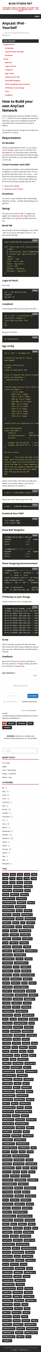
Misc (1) (14, 1104)
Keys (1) (6, 1067)
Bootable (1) (27, 915)
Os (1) (34, 1148)
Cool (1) (19, 959)
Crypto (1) (7, 967)
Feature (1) (18, 999)
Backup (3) (21, 903)
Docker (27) (7, 987)
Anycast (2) (18, 890)
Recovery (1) (7, 1204)
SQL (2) (5, 1264)
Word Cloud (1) (31, 1333)
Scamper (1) (7, 1232)
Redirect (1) (19, 1204)
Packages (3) (19, 1160)
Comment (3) (18, 951)
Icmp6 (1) (6, 1047)
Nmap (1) (30, 1128)
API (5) (27, 890)
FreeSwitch (6, 817)
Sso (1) (29, 1268)
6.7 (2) (20, 874)
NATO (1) (25, 1116)
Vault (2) (18, 1309)
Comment (5, 802)
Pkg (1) (5, 1176)
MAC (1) (26, 1083)
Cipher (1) (6, 939)
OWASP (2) (6, 1156)
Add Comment (33, 696)
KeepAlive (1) (22, 1059)
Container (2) (20, 955)
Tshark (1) (7, 1296)
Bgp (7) (19, 911)
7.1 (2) (12, 878)
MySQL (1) (6, 1116)
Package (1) (7, 1160)
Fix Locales (6, 763)
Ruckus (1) (7, 1228)
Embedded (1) (8, 995)
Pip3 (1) (31, 1172)
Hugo (15, 1350)
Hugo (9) (26, 1043)
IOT (3, 820)
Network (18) (8, 1124)
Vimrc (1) (6, 1313)
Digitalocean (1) (28, 975)
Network (7, 35)
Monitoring (6, 831)
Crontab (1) (7, 963)
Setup (5, 59)
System (4, 853)
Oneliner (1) (28, 1136)
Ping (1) (16, 1172)
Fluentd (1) (16, 1003)
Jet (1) (30, 1051)
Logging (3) (7, 1083)
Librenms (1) (22, 1075)
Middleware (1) (8, 1096)
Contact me (19, 666)
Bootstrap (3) (8, 919)
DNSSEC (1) (15, 983)
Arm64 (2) (24, 894)
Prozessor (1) (30, 1188)
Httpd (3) (6, 1043)
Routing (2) (30, 1220)
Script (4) (14, 1236)
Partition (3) (18, 1164)
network (21, 723)
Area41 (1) (14, 894)
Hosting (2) (31, 1035)
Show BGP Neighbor (12, 81)
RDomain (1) (26, 1200)
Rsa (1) (13, 1224)
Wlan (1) (19, 1333)
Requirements (9, 44)
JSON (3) (24, 1055)
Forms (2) (6, 1007)
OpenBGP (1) (7, 1140)
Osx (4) (22, 1152)
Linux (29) (17, 1079)
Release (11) (27, 1208)
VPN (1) (24, 1317)
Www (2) (20, 1337)
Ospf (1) (6, 1152)
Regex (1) (6, 1208)
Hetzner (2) (7, 1035)
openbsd (7, 727)
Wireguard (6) (32, 1329)
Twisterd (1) (7, 1300)
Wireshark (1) (8, 1333)
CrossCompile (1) (21, 963)
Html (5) (17, 1039)
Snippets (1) (7, 1256)
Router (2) (19, 1220)
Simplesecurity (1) (28, 1248)
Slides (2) (6, 1252)
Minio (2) (30, 1100)
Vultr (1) (26, 1321)
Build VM (8, 62)
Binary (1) (6, 915)
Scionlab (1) (28, 1232)
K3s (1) (5, 1059)
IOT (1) (15, 1047)
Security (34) (29, 1240)
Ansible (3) (7, 890)
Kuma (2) (20, 1071)
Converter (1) (8, 959)
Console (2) (7, 955)
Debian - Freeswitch (9, 774)
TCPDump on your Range (14, 88)
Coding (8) (7, 951)
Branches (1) (30, 919)
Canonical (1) (8, 927)
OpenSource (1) (22, 1144)
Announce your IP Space (13, 189)
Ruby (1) (32, 1224)
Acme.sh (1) (7, 886)
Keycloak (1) (30, 1063)
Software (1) (27, 1256)
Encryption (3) (21, 995)
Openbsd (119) (20, 1140)
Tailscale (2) (7, 1280)
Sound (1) (19, 1260)
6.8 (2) (27, 874)
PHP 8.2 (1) (6, 1172)
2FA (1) (5, 874)
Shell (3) (16, 1248)
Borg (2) (20, 919)
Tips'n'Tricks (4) (9, 1288)
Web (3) (34, 1321)
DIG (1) (16, 975)
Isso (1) (22, 1051)
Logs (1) (17, 1083)
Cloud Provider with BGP (14, 52)
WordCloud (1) (8, 1337)
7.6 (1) (12, 883)
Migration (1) (22, 1096)
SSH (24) (23, 1264)
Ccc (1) (5, 931)
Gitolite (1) (7, 1023)
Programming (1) (9, 1184)
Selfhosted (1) (8, 1244)
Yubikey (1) (7, 1341)
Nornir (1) (7, 1132)
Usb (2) (25, 1304)
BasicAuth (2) (8, 907)
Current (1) (26, 967)
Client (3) (13, 943)
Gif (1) (5, 1019)
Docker (4, 809)
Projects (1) (23, 1184)
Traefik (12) (18, 1292)
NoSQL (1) (17, 1132)
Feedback (9, 95)
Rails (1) (26, 1192)
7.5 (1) (5, 883)
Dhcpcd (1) (7, 975)
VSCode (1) (7, 1321)
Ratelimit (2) (30, 1196)
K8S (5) (13, 1059)
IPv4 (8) (5, 1051)
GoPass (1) (28, 1027)
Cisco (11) (16, 939)
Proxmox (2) (7, 1188)
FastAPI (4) (7, 999)
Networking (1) (22, 1124)
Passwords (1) (8, 1168)
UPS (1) (17, 1304)
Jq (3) (17, 1055)
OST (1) (14, 1152)
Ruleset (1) (18, 1228)
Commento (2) (31, 951)
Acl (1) (19, 883)
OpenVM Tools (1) (9, 1148)
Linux (4, 824)
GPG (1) (5, 1031)
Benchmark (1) (8, 911)
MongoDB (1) (25, 1104)
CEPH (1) (14, 931)
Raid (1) (17, 1192)
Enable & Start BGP (12, 77)
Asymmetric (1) (8, 898)
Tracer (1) (6, 1292)
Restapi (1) (7, 1212)
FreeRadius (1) (8, 1011)
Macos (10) (7, 1087)
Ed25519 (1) (31, 991)
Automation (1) (9, 903)
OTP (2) (30, 1152)
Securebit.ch (7, 153)
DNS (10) (6, 983)
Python (4, 842)
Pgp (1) (26, 1168)
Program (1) (32, 1180)
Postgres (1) (7, 1180)
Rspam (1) (22, 1224)
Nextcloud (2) (8, 1128)
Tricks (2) (28, 1292)
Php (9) (33, 1168)
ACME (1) (28, 883)
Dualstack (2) (19, 991)
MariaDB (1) (26, 1087)
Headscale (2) (27, 1031)
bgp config (9, 73)
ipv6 (30, 723)
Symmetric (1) (30, 1272)
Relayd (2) (16, 1208)
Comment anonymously (29, 701)
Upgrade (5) (7, 1304)
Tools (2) (28, 1288)
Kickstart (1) (16, 1067)
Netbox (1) (20, 1120)
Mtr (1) (20, 1108)
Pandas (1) (7, 1164)
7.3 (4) (27, 878)
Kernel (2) (6, 1063)
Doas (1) (32, 983)
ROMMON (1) (7, 1220)
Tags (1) (26, 1276)
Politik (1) (25, 1176)
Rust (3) (27, 1228)
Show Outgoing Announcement (17, 84)
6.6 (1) (13, 874)
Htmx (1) (26, 1039)
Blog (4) (16, 915)
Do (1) (24, 983)
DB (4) (17, 971)
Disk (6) (5, 979)
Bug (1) (15, 923)
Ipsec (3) (33, 1047)
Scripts (4, 845)
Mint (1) (6, 1104)
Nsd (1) (26, 1132)
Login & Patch (10, 66)
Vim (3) (27, 1309)
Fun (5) (17, 1015)
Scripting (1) (25, 1236)
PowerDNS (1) (20, 1180)
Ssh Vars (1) (20, 1268)
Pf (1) (18, 1168)
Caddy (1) (30, 923)
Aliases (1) (18, 886)
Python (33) (7, 1192)
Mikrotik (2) (7, 1100)
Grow (7, 91)
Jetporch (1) (7, 1055)
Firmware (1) (29, 999)
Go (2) (32, 1023)
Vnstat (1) (7, 1317)
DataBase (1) (7, 971)
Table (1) (17, 1276)
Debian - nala (7, 777)
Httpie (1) (16, 1043)
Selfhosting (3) (22, 1244)
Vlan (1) (26, 1313)
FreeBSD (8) (26, 1007)
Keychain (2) (18, 1063)
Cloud (4, 795)
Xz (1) (28, 1337)
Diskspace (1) (16, 979)
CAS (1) (18, 927)
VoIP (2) (16, 1317)
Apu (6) (5, 894)
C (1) (22, 923)
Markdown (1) (8, 1091)
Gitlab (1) (33, 1019)
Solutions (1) (8, 1260)
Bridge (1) (6, 923)
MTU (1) (28, 1108)
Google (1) (18, 1027)
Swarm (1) (18, 1272)
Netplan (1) (31, 1120)
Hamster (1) (15, 1031)
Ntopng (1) (16, 1136)
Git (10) (13, 1019)
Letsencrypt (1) (9, 1075)
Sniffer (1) (30, 1252)
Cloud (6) (6, 947)
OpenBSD (5, 838)
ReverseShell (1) (9, 1216)
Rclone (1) (14, 1200)
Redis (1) (30, 1204)
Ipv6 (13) (14, 1051)
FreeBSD (5, 813)
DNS (3, 806)
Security (5, 849)
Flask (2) (6, 1003)
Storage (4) (7, 1272)
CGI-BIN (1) (14, 935)
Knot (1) (27, 1067)
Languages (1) (31, 1071)
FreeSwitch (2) (22, 1011)
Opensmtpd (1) (8, 1144)
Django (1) (27, 979)
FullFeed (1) (7, 1015)
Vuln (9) (17, 1321)
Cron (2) (28, 959)
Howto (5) (7, 1039)
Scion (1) (18, 1232)
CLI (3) (5, 943)
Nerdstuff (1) (8, 1120)
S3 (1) (35, 1228)
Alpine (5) (28, 886)
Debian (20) (26, 971)
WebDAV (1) (7, 1325)
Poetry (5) (15, 1176)
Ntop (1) (6, 1136)
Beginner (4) (20, 907)
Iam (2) (34, 1043)
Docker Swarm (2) (21, 987)
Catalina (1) (28, 927)
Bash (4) (31, 903)
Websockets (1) (8, 1329)
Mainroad (23, 1350)
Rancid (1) (19, 1196)
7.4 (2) (34, 878)
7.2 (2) (19, 878)
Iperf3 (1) (23, 1047)
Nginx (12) (20, 1128)
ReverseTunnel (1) (24, 1216)
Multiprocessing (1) (23, 1112)
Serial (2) (6, 1248)
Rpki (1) (5, 1224)
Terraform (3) (8, 1284)
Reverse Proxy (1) (20, 1212)
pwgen (4, 766)
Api (3, 788)
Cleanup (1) (27, 939)
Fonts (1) (27, 1003)
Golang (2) (7, 1027)
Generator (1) (28, 1015)
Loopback (9, 70)
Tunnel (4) (17, 1296)
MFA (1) (29, 1091)
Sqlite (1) (14, 1264)
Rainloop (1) (7, 1196)
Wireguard (5, 864)
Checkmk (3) (25, 935)
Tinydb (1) (20, 1284)
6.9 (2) (34, 874)
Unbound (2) (30, 1300)
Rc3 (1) (5, 1200)
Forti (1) (16, 1007)
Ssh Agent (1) (8, 1268)
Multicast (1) (8, 1112)
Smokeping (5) (18, 1252)
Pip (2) (24, 1172)
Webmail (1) (18, 1325)
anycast (11, 723)
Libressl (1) (7, 1079)
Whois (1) (20, 1329)
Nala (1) (16, 1116)
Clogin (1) (24, 943)
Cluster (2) (17, 947)
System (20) (7, 1276)
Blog (3, 791)
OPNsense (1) (24, 1148)
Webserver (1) (30, 1325)
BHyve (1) (28, 911)
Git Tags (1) (23, 1019)
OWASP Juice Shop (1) (20, 1156)
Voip (3, 856)
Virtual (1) (16, 1313)
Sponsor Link (18, 216)
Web (3, 860)
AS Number (9, 48)
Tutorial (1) (28, 1296)
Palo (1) (29, 1160)
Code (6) (27, 947)
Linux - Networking (9, 770)
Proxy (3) (18, 1188)
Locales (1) (28, 1079)
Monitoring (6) (9, 1108)
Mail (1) (16, 1087)
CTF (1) (16, 967)
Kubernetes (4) (8, 1071)
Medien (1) (20, 1091)
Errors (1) (33, 995)
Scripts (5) (7, 1240)
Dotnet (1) (7, 991)
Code (4, 799)
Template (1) (19, 1280)
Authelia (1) (21, 898)
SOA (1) (17, 1256)
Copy (35, 240)
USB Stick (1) (7, 1309)
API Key (14, 235)
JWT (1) (32, 1055)
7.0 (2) (5, 878)
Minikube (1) (19, 1100)
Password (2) (31, 1164)
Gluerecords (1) (20, 1023)
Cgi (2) (5, 935)
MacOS (4, 827)
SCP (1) (5, 1236)
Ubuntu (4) (19, 1300)
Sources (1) (30, 1260)
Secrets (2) (18, 1240)
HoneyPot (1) (19, 1035)
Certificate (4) (25, 931)
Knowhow (9, 55)
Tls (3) (20, 1288)
